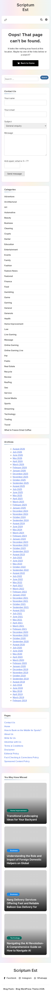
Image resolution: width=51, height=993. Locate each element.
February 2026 (20, 467)
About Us (8, 734)
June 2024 (18, 526)
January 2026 (19, 471)
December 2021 (20, 598)
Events (7, 255)
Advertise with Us (12, 742)
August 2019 (19, 682)
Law (6, 329)
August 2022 (19, 573)
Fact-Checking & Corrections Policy (21, 757)
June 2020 (18, 651)
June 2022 (18, 579)
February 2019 (20, 700)
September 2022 (21, 570)
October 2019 (19, 676)
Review (7, 377)
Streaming (9, 409)
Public (7, 361)
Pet (5, 356)
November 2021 (20, 601)
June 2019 (18, 688)
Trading (8, 419)
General (8, 308)
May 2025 (17, 495)
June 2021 (18, 617)
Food (6, 287)
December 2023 (20, 542)
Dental (7, 239)
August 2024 (19, 523)
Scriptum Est (25, 7)
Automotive (9, 212)
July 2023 (17, 558)
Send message (14, 173)
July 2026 (17, 452)
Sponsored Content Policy (17, 761)
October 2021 (19, 604)
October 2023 (19, 548)
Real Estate (9, 366)
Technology (10, 414)
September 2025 (21, 483)
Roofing (8, 382)
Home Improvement (13, 324)
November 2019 (20, 672)
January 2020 (19, 666)
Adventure (9, 196)
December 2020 (20, 632)
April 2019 (18, 694)
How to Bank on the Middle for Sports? (22, 730)
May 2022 (17, 582)
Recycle (8, 371)
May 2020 (17, 654)
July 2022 (17, 576)
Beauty (7, 218)
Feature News (11, 271)
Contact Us (9, 722)
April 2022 (18, 586)
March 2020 (18, 660)
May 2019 (17, 691)
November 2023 (20, 545)
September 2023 (21, 551)
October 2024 (19, 517)
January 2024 (19, 539)
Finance (8, 281)
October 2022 (19, 567)
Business (8, 223)
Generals (8, 313)
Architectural (10, 202)
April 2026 (18, 461)
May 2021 (17, 620)
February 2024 (20, 536)
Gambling (9, 292)
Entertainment (11, 249)
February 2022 (20, 592)
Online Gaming (11, 345)
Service (8, 393)
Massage (8, 340)
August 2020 (19, 645)
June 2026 (18, 455)
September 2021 (21, 607)
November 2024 (20, 514)
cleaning (8, 228)
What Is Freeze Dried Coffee (17, 430)
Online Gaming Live (13, 350)
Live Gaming (10, 334)
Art (5, 207)
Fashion (8, 265)
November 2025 (20, 477)
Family (7, 260)
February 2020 (20, 663)
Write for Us (10, 738)
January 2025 (19, 508)
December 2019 (20, 669)
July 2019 (17, 685)
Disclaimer (9, 750)
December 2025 (20, 474)
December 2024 (20, 511)
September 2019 (21, 679)
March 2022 (18, 589)
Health (7, 318)
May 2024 (17, 530)
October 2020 (19, 638)
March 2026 (18, 464)
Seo (6, 387)
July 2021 (17, 613)
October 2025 (19, 480)
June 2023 (18, 561)
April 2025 (18, 499)
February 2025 (20, 505)
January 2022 (19, 595)
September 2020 (21, 641)
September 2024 (21, 520)
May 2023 (17, 564)
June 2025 (18, 492)
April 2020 (18, 657)
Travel (7, 425)
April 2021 (18, 623)
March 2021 (18, 626)
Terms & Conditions (13, 746)
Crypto (7, 233)
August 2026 (19, 449)
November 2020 (20, 635)
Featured (8, 276)
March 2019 (18, 697)
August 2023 (19, 554)
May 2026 (17, 458)
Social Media (10, 398)
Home (7, 726)
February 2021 (20, 629)
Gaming (8, 302)
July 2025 (17, 489)
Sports (7, 403)
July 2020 (17, 648)
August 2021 (19, 610)
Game (7, 297)
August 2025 (19, 486)
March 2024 (18, 533)
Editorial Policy (11, 754)
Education (9, 244)
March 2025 (18, 502)
